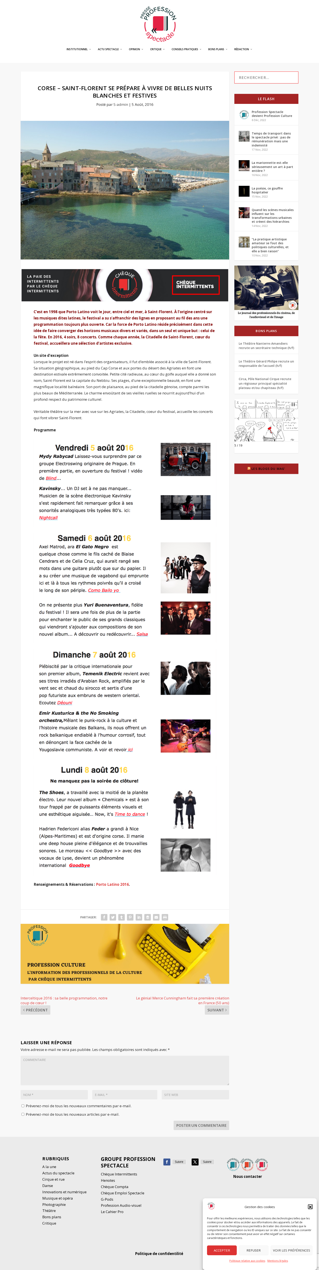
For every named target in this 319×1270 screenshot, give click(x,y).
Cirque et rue (53, 1179)
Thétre (49, 1210)
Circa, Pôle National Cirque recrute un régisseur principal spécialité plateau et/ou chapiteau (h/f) (265, 383)
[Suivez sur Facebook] (166, 1162)
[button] (310, 1207)
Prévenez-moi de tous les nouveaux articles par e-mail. (72, 1114)
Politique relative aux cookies (247, 1261)
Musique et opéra (57, 1198)
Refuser (254, 1250)
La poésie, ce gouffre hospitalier (267, 190)
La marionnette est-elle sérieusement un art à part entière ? (272, 167)
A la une (49, 1166)
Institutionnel (77, 49)
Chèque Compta (114, 1186)
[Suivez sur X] (195, 1162)
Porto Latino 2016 (112, 884)
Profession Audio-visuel (121, 1205)
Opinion (134, 49)
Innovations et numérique (64, 1191)
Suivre (179, 1162)
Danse (48, 1185)
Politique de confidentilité (159, 1253)
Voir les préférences (291, 1250)
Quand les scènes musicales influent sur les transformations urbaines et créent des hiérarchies (273, 216)
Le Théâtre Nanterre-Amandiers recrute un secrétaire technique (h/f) (266, 345)
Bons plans (216, 49)
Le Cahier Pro (112, 1211)
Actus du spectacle (58, 1172)
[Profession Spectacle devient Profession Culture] (244, 114)
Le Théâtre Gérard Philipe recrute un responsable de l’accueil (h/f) (266, 363)
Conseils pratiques (185, 49)
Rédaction (241, 49)
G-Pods (107, 1199)
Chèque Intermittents (119, 1174)
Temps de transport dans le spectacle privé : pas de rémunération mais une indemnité (271, 139)
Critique (155, 49)
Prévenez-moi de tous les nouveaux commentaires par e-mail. (79, 1105)
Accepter (222, 1250)
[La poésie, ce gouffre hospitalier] (244, 191)
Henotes (108, 1180)
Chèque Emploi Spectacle (122, 1192)
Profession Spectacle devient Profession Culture (272, 114)
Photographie (54, 1204)
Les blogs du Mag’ (268, 469)
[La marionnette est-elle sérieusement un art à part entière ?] (244, 165)
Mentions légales (277, 1261)
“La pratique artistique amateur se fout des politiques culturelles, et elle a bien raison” (270, 245)
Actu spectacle (108, 49)
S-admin (120, 104)
